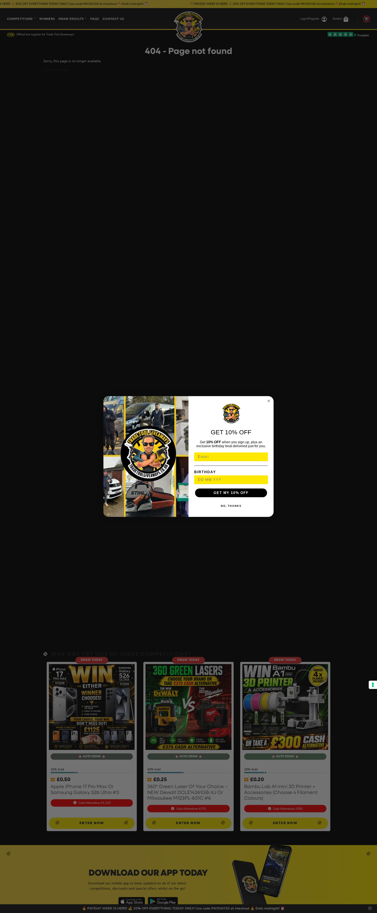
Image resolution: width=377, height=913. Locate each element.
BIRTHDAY (205, 472)
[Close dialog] (268, 401)
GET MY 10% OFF (231, 493)
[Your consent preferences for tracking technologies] (373, 685)
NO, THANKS (231, 505)
